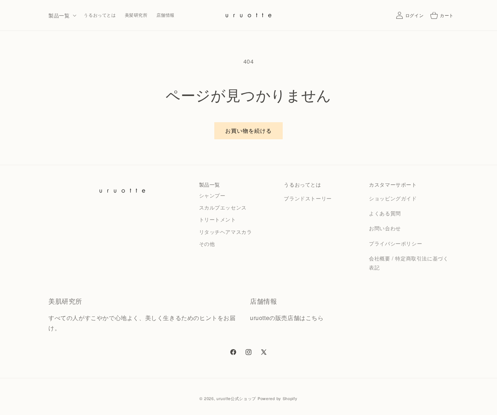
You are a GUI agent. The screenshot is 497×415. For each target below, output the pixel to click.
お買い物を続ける (248, 130)
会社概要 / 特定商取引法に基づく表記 (408, 263)
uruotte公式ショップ (236, 398)
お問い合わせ (385, 228)
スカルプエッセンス (223, 207)
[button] (61, 15)
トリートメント (217, 219)
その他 (207, 243)
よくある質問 (385, 213)
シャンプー (212, 195)
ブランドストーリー (307, 198)
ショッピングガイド (393, 198)
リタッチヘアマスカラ (225, 231)
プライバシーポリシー (395, 243)
